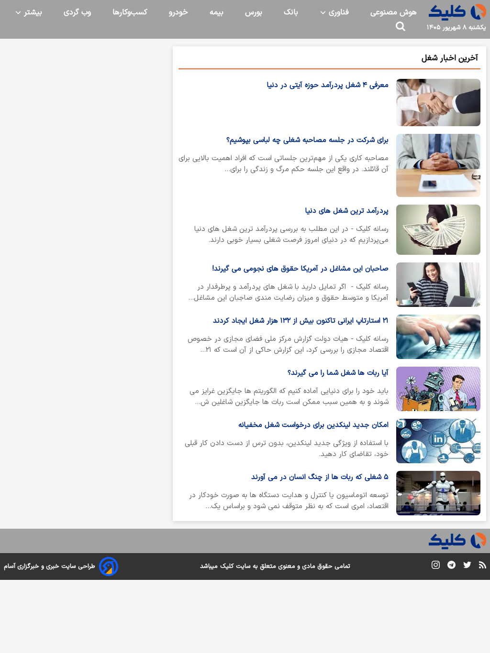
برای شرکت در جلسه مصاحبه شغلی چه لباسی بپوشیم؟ (307, 140)
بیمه (216, 12)
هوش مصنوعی (393, 12)
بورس (253, 12)
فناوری (337, 12)
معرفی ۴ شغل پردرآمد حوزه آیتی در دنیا (328, 85)
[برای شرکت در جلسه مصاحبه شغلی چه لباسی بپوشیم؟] (438, 165)
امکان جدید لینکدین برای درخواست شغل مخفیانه (313, 425)
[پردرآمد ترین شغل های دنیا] (438, 230)
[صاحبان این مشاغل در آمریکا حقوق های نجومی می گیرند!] (438, 284)
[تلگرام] (451, 567)
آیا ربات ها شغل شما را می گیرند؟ (338, 373)
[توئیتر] (467, 567)
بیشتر (32, 12)
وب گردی (77, 12)
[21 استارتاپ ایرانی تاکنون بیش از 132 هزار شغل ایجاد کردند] (438, 337)
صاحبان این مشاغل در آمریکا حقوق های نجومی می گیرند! (300, 268)
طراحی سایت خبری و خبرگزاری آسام (49, 566)
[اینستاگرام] (436, 567)
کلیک (227, 566)
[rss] (482, 566)
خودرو (178, 12)
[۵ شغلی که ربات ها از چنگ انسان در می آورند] (438, 493)
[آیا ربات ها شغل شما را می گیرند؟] (438, 389)
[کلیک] (457, 12)
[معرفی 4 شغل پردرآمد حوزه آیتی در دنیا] (438, 102)
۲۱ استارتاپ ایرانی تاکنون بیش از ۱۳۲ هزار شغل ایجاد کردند (301, 321)
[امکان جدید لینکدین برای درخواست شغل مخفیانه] (438, 441)
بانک (291, 12)
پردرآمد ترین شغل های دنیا (347, 211)
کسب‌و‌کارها (129, 12)
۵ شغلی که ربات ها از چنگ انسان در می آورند (320, 477)
